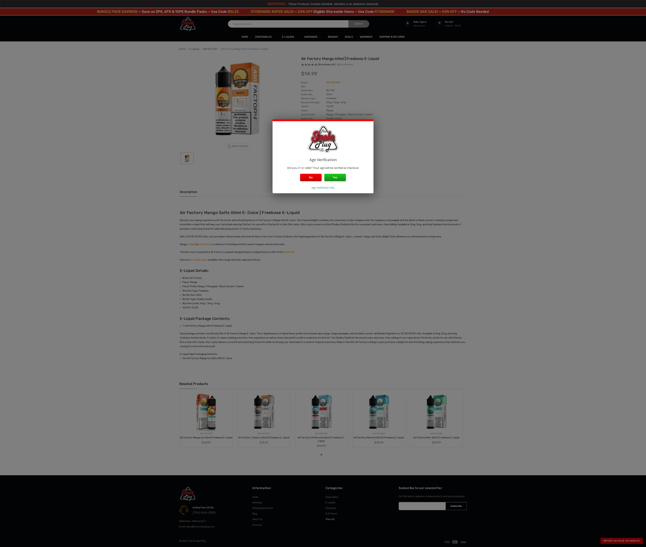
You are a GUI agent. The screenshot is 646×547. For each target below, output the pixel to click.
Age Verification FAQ (323, 187)
